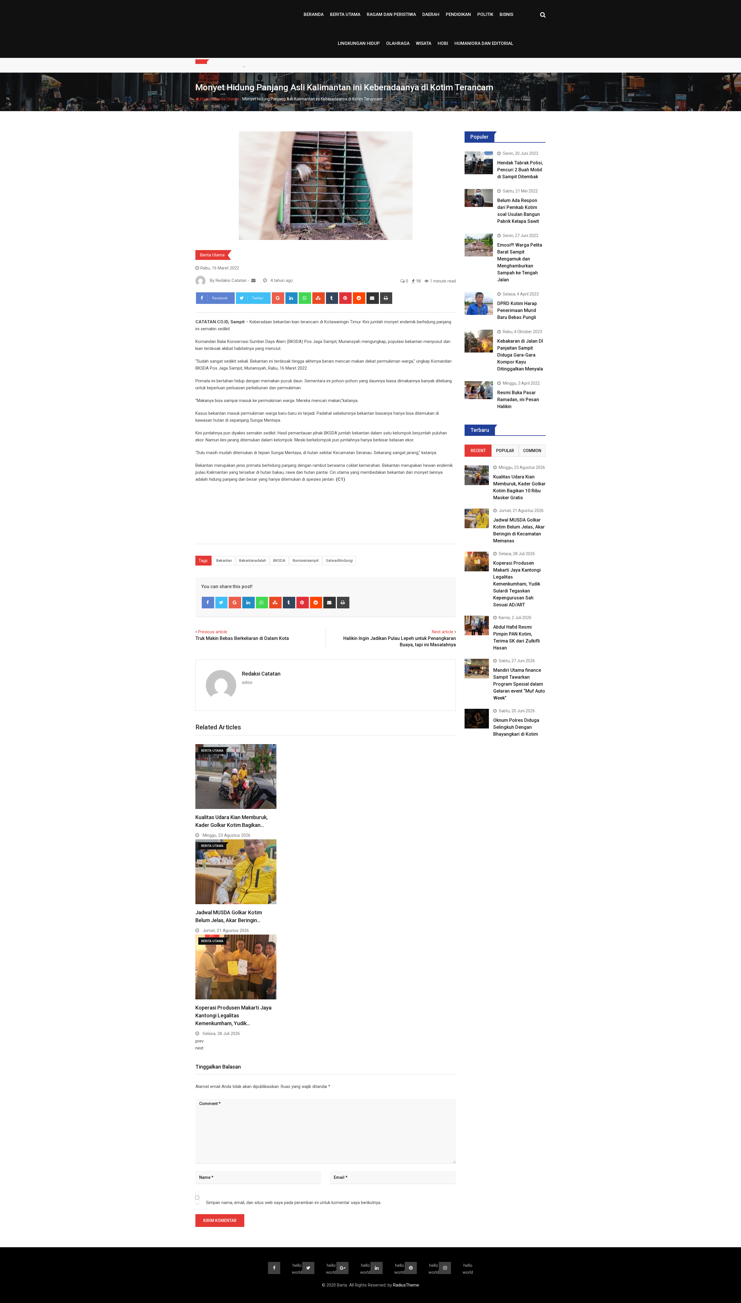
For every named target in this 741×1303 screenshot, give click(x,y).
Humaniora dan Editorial (483, 43)
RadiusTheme (406, 1285)
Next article (442, 631)
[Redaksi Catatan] (253, 280)
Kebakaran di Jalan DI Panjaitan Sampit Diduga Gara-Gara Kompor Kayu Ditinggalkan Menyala (520, 355)
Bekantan (224, 560)
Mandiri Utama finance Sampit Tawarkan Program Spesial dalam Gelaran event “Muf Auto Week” (519, 684)
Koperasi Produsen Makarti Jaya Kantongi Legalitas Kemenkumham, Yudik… (233, 1015)
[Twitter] (221, 602)
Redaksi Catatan (261, 674)
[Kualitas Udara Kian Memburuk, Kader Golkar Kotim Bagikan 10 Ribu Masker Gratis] (477, 475)
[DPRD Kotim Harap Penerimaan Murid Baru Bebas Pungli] (479, 303)
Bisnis (506, 14)
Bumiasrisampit (306, 560)
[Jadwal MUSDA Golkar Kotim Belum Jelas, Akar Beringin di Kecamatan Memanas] (477, 518)
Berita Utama (345, 14)
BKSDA (279, 560)
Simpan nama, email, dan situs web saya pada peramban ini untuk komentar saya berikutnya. (293, 1202)
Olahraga (398, 43)
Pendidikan (458, 14)
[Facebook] (208, 602)
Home (205, 99)
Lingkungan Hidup (359, 43)
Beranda (314, 14)
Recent (478, 450)
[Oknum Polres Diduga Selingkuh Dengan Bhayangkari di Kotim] (477, 718)
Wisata (423, 43)
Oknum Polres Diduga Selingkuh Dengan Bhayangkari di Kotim (516, 727)
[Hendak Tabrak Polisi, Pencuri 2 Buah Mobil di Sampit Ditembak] (479, 162)
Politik (485, 14)
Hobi (443, 43)
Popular (505, 450)
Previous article (212, 631)
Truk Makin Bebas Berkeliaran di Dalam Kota (242, 638)
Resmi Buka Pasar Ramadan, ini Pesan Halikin (518, 399)
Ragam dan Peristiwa (391, 14)
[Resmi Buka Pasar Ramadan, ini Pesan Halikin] (479, 390)
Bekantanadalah (252, 560)
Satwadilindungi (339, 560)
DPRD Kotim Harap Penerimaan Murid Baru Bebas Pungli (517, 310)
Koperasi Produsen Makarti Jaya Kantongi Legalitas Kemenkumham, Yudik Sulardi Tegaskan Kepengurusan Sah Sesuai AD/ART (517, 584)
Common (532, 450)
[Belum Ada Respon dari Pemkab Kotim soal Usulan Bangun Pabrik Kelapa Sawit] (479, 198)
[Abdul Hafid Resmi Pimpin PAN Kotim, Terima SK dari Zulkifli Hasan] (477, 625)
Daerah (430, 14)
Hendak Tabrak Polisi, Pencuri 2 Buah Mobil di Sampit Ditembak (520, 169)
